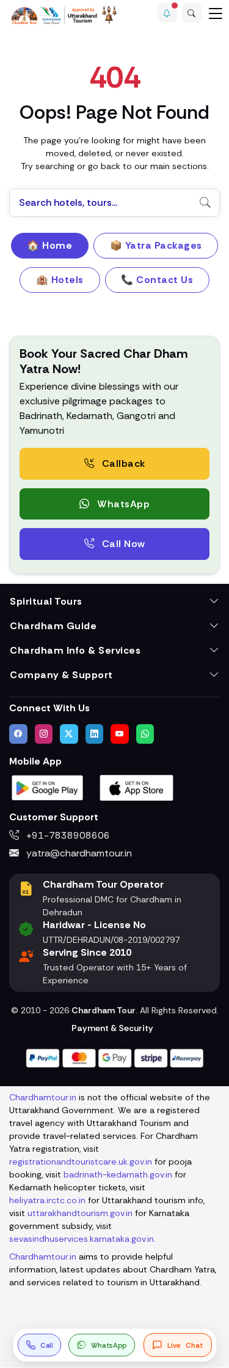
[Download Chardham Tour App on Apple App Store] (136, 786)
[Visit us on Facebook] (18, 734)
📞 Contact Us (157, 279)
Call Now (122, 543)
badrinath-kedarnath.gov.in (118, 1174)
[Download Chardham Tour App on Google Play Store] (47, 786)
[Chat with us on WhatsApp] (145, 734)
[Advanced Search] (192, 13)
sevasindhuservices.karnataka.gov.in (81, 1238)
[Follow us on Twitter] (69, 734)
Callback (122, 463)
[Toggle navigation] (215, 13)
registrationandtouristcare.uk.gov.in (80, 1161)
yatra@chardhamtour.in (78, 853)
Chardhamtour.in (42, 1097)
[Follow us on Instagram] (44, 734)
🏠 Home (49, 245)
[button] (167, 13)
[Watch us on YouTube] (120, 734)
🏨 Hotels (60, 279)
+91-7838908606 (67, 835)
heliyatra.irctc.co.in (47, 1200)
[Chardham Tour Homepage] (64, 14)
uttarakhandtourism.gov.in (80, 1213)
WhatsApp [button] (122, 503)
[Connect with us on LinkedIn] (94, 734)
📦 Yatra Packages (156, 245)
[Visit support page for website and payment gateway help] (114, 1057)
